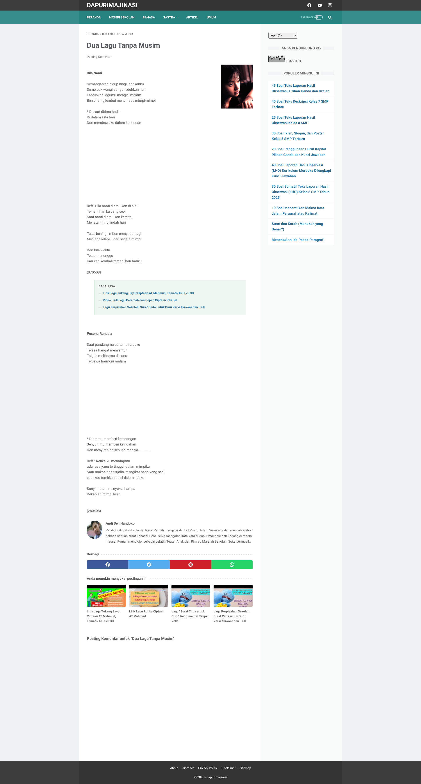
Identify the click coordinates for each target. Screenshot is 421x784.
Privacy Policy (207, 768)
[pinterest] (190, 564)
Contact (188, 768)
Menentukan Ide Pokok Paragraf (297, 240)
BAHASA (149, 17)
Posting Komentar (99, 56)
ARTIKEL (192, 17)
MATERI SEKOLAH (121, 17)
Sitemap (245, 768)
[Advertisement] (170, 161)
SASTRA (169, 17)
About (174, 768)
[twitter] (149, 564)
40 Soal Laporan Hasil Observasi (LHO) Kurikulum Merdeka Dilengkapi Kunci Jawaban (301, 170)
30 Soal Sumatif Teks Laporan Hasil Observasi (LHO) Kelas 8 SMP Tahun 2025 (300, 192)
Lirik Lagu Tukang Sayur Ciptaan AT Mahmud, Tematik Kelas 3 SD (148, 293)
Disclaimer (228, 768)
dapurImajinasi (112, 5)
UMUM (211, 17)
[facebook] (309, 5)
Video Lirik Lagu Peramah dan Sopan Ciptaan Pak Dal (140, 300)
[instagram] (329, 5)
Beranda (94, 17)
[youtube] (319, 5)
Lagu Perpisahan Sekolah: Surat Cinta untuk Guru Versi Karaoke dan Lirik (154, 307)
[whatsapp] (232, 564)
